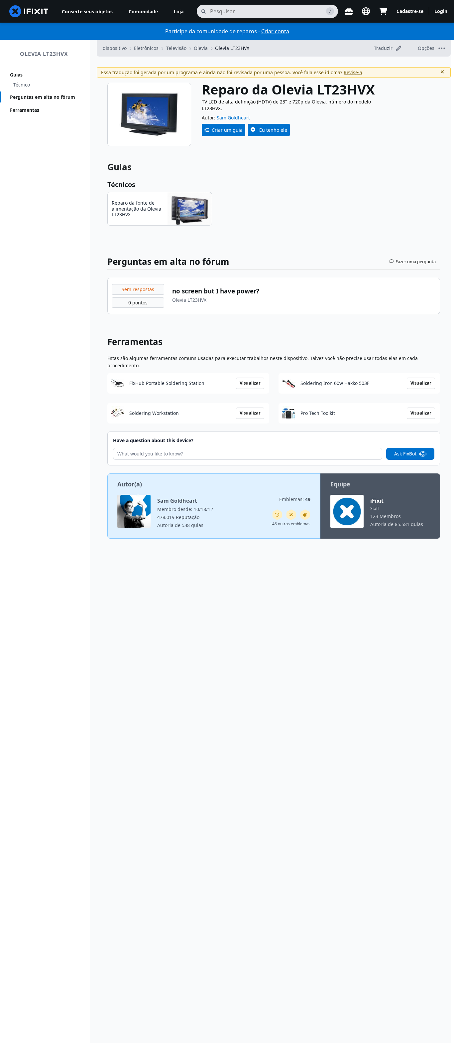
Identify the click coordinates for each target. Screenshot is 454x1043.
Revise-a (353, 72)
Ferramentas (24, 110)
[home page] (29, 11)
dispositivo (115, 48)
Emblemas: (294, 499)
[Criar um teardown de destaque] (305, 514)
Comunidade (143, 11)
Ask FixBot (405, 453)
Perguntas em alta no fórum (42, 97)
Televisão (176, 48)
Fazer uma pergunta (416, 261)
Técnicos (121, 184)
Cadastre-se (410, 11)
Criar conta (275, 31)
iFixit (377, 500)
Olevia (201, 48)
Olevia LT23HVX (44, 54)
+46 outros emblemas (290, 524)
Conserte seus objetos (87, 11)
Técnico (21, 85)
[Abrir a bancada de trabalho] (348, 11)
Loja (178, 11)
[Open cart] (383, 11)
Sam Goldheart (233, 117)
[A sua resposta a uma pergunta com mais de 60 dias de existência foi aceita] (277, 514)
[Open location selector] (366, 11)
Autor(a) (129, 484)
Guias (16, 75)
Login (440, 11)
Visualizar (250, 383)
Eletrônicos (146, 48)
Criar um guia (227, 130)
